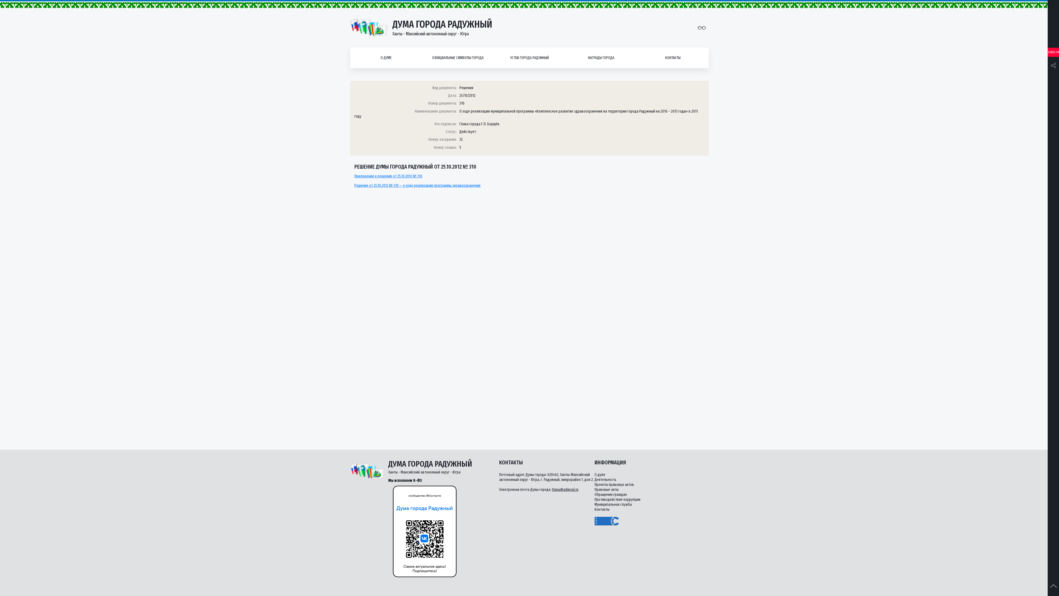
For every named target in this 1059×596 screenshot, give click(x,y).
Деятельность (605, 479)
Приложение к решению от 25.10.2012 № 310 (388, 176)
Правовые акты (607, 489)
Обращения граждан (611, 494)
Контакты (673, 57)
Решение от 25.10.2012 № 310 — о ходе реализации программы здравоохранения (417, 185)
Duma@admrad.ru (565, 489)
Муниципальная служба (613, 504)
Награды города (601, 57)
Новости (1053, 52)
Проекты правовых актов (614, 484)
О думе (386, 57)
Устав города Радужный (529, 57)
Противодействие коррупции (617, 499)
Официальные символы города (458, 57)
